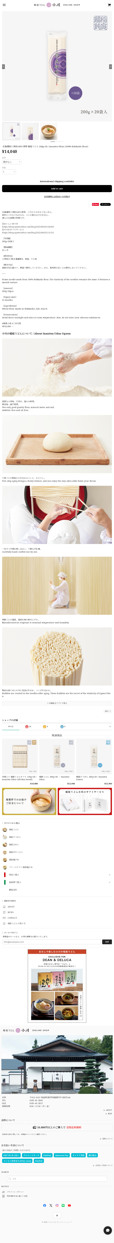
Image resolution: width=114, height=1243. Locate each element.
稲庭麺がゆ (14, 860)
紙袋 (4, 157)
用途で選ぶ (14, 875)
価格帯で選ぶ (15, 882)
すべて (10, 726)
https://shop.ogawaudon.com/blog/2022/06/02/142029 (28, 226)
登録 (107, 941)
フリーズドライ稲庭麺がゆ (21, 867)
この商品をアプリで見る (57, 703)
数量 (4, 167)
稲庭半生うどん (16, 852)
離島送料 (13, 890)
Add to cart (57, 188)
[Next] (110, 66)
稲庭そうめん (15, 837)
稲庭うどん (14, 829)
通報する (108, 711)
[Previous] (3, 66)
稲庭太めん (14, 845)
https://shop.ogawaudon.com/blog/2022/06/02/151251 (28, 232)
